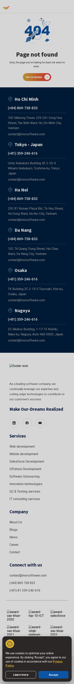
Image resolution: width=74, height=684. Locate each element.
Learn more (20, 674)
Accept (53, 674)
